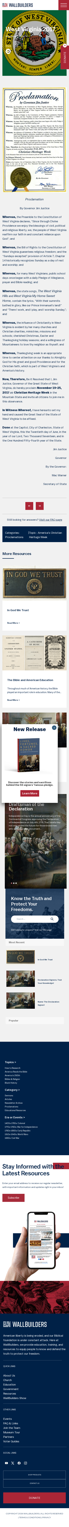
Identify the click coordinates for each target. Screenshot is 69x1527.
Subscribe (13, 1197)
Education (9, 1384)
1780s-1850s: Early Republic (17, 1131)
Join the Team (11, 1427)
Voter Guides (11, 1441)
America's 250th (12, 1075)
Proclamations (11, 1107)
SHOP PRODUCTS (34, 1475)
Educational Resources (15, 1110)
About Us (9, 1375)
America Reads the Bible (16, 1072)
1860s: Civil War (12, 1138)
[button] (11, 883)
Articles (8, 1099)
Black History (11, 1083)
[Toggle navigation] (63, 5)
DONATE (34, 1497)
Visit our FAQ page (50, 519)
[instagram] (25, 1463)
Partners (8, 1436)
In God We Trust (45, 960)
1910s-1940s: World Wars (16, 1134)
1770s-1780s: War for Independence (21, 1127)
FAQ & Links (10, 1423)
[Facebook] (6, 1463)
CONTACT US (34, 1483)
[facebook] (19, 1463)
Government (11, 1389)
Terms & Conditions (30, 1517)
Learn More (29, 793)
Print (8, 51)
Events (7, 1418)
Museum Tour (11, 1432)
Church (7, 1380)
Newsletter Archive (13, 1103)
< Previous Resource (29, 506)
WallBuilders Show (14, 1398)
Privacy (46, 1517)
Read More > (13, 623)
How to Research (12, 1068)
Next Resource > (40, 506)
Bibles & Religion (12, 1079)
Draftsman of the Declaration (26, 806)
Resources (9, 1393)
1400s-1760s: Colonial (15, 1123)
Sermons (9, 1096)
